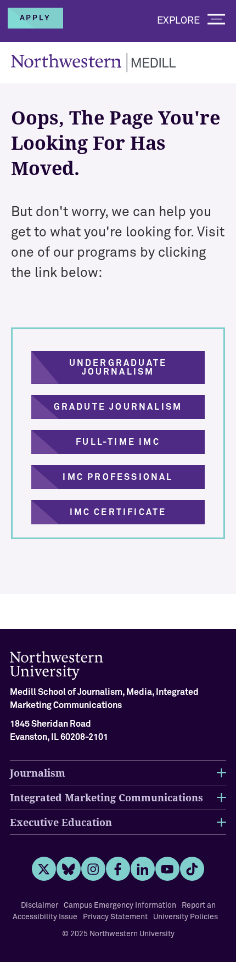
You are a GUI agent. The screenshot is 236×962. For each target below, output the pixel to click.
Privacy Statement (115, 917)
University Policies (185, 917)
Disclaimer (39, 905)
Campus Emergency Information (120, 905)
